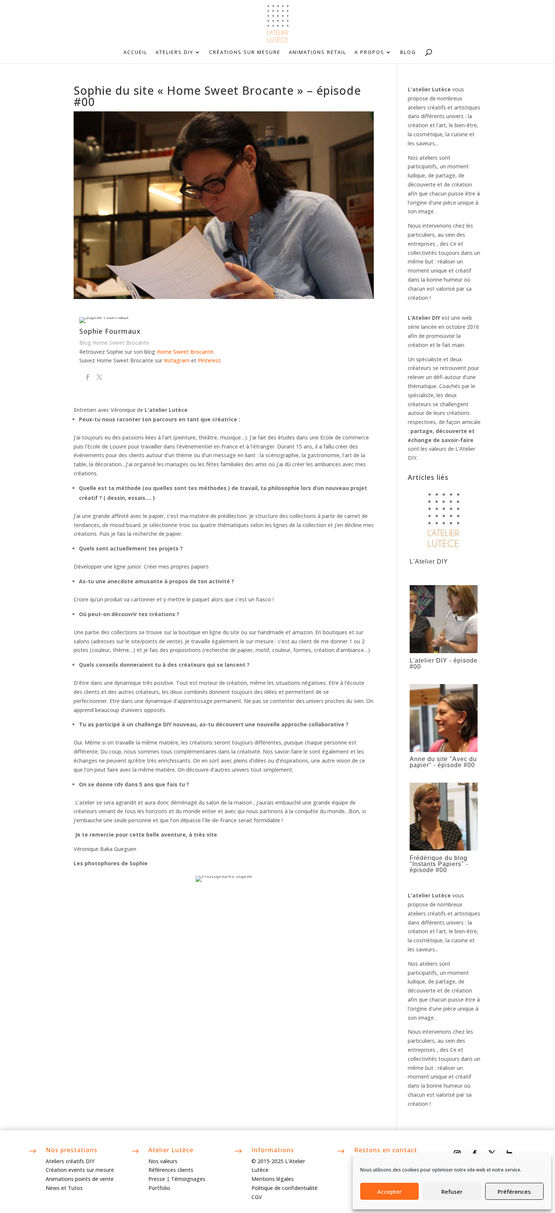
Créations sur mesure (245, 52)
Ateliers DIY (174, 52)
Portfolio (159, 1187)
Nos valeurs (162, 1161)
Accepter (389, 1191)
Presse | (159, 1178)
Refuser (451, 1191)
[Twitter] (99, 377)
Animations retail (317, 52)
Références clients (170, 1169)
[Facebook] (88, 377)
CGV (256, 1197)
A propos (369, 52)
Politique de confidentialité (284, 1187)
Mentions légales (272, 1178)
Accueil (135, 52)
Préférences (514, 1191)
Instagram (177, 360)
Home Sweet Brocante (185, 351)
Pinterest (209, 360)
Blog (408, 52)
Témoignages (188, 1178)
